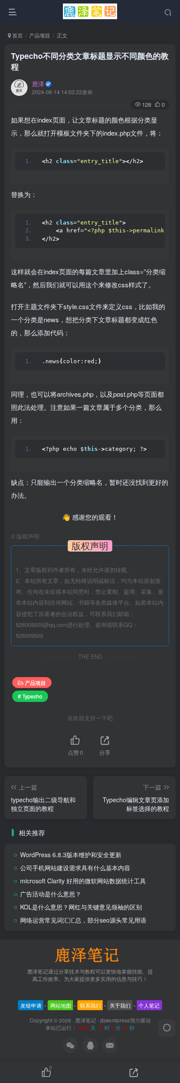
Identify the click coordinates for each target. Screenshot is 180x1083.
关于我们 (120, 1005)
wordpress (117, 1020)
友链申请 (31, 1005)
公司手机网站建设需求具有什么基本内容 (75, 867)
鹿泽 (38, 83)
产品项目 (39, 35)
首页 (17, 35)
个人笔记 (148, 1005)
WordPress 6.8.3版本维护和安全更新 (70, 854)
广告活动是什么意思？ (50, 893)
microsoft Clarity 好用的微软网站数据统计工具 (83, 880)
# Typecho (30, 696)
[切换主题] (167, 1028)
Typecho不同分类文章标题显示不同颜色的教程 (90, 61)
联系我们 (90, 1005)
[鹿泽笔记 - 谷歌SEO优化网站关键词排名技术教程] (90, 954)
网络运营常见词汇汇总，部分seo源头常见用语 (83, 920)
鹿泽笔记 (85, 1020)
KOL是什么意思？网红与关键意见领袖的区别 (81, 906)
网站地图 (60, 1005)
